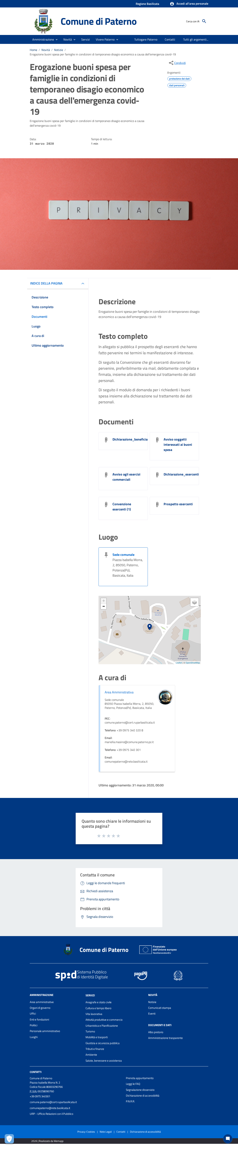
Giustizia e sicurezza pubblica (103, 1043)
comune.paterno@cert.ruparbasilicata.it (53, 1102)
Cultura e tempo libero (98, 1008)
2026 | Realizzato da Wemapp (47, 1141)
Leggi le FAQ (133, 1084)
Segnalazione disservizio (140, 1090)
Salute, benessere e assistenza (104, 1060)
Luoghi (34, 1037)
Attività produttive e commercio (104, 1020)
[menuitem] (146, 39)
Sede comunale (123, 554)
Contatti (35, 1072)
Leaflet (179, 662)
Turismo (90, 1031)
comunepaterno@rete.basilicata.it (50, 1108)
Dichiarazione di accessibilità (142, 1095)
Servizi (90, 995)
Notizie (58, 50)
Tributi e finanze (95, 1049)
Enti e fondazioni (39, 1019)
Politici (33, 1025)
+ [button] (103, 600)
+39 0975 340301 (40, 1096)
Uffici (33, 1013)
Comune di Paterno (99, 21)
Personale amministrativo (45, 1031)
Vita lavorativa (94, 1014)
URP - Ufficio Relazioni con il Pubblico (51, 1114)
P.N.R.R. (130, 1101)
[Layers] (194, 602)
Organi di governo (40, 1008)
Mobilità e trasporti (97, 1037)
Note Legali (106, 1132)
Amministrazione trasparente (165, 1038)
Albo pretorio (155, 1032)
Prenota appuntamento (140, 1078)
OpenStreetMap (193, 662)
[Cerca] (204, 21)
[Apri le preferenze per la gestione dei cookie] (9, 1138)
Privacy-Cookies (86, 1132)
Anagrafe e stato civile (99, 1002)
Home (33, 50)
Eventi (151, 1013)
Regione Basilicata (147, 3)
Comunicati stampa (159, 1008)
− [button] (103, 606)
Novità (45, 50)
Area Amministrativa (119, 692)
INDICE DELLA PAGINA (46, 283)
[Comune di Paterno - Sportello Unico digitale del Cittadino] (43, 20)
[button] (189, 4)
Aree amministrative (42, 1002)
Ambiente (91, 1054)
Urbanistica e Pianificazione (102, 1025)
